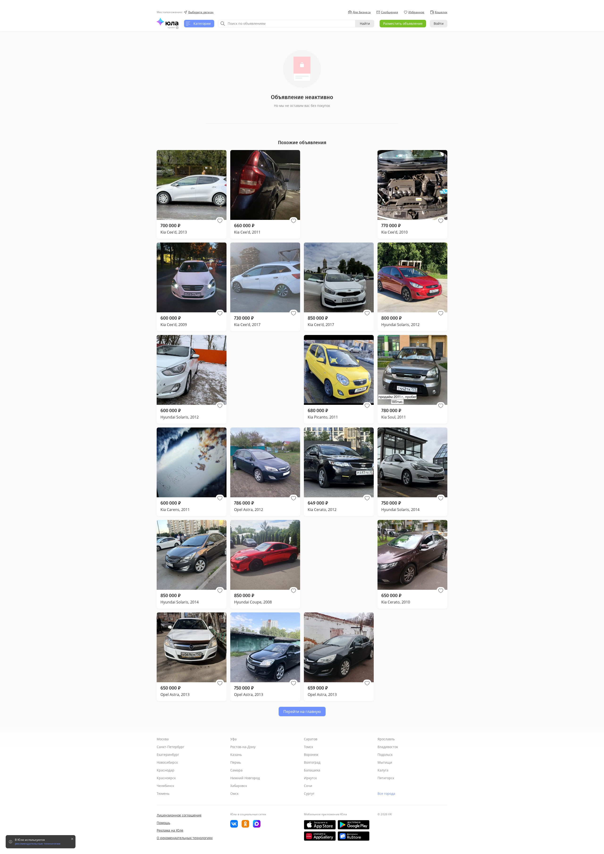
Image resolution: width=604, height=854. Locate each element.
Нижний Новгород (245, 778)
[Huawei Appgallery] (320, 836)
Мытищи (385, 762)
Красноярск (166, 778)
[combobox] (286, 23)
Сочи (308, 785)
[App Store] (320, 824)
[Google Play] (353, 824)
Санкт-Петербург (170, 747)
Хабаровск (238, 785)
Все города (386, 793)
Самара (236, 770)
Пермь (235, 762)
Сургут (309, 793)
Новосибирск (167, 762)
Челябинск (165, 785)
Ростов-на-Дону (243, 747)
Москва (163, 739)
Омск (234, 793)
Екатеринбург (168, 754)
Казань (236, 754)
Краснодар (165, 770)
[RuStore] (353, 836)
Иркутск (310, 778)
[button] (220, 221)
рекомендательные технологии (37, 844)
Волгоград (312, 762)
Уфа (233, 739)
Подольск (385, 754)
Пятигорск (386, 778)
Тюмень (163, 793)
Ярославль (386, 739)
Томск (308, 747)
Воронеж (311, 754)
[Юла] (167, 21)
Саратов (310, 739)
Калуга (383, 770)
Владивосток (388, 747)
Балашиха (312, 770)
